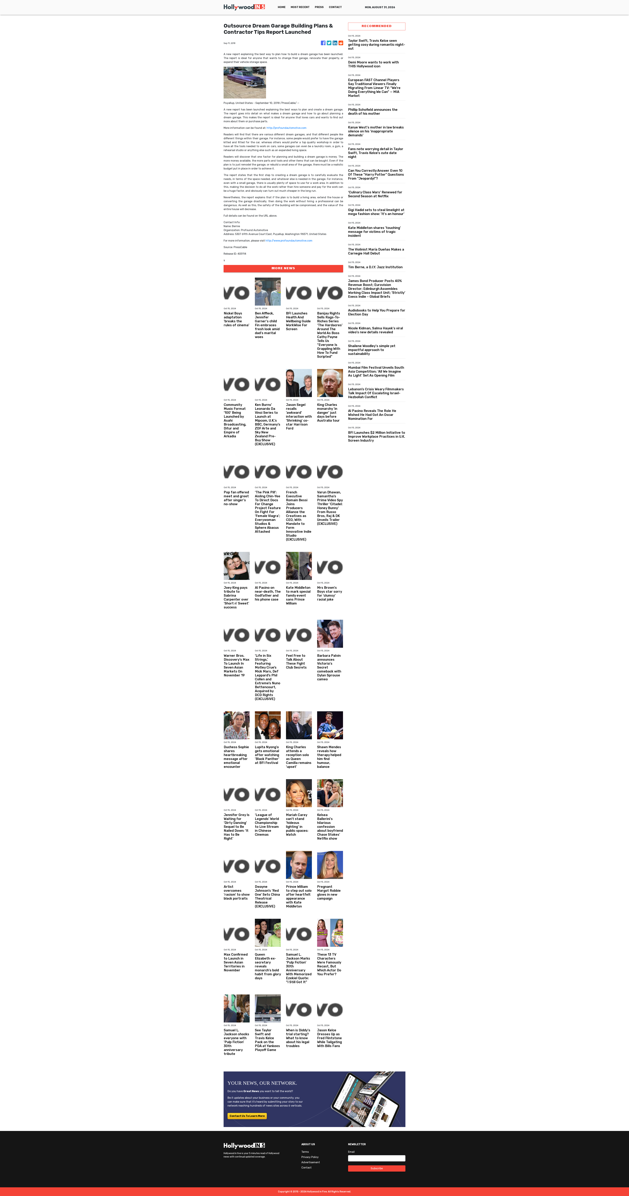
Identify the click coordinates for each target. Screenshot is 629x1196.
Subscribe (377, 1168)
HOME (282, 7)
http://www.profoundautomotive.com (289, 240)
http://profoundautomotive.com (286, 127)
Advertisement (310, 1162)
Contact (306, 1167)
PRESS (319, 7)
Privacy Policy (310, 1157)
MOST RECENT (300, 7)
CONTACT (335, 7)
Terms (305, 1151)
